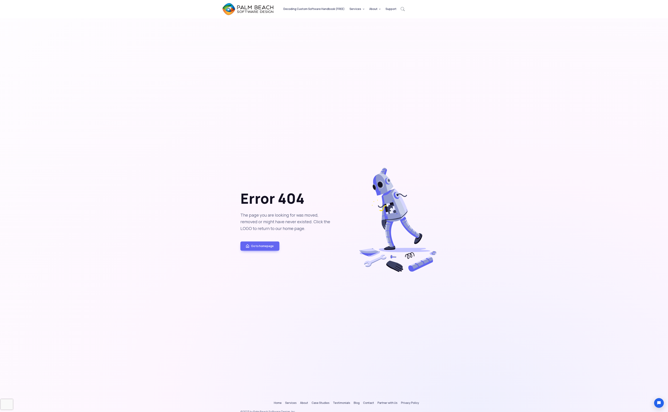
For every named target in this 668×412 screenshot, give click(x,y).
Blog (357, 403)
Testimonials (341, 403)
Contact (368, 403)
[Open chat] (659, 403)
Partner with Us (387, 403)
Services (355, 9)
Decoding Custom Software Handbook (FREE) (314, 9)
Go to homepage (262, 246)
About (373, 9)
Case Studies (320, 403)
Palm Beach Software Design (250, 9)
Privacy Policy (410, 403)
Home (278, 403)
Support (390, 9)
